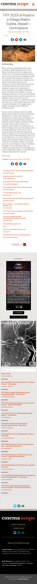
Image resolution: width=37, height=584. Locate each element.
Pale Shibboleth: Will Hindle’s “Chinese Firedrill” (18, 187)
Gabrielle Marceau (9, 396)
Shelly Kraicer (7, 386)
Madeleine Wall (8, 479)
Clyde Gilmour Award (16, 563)
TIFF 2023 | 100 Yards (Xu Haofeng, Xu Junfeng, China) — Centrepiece (17, 383)
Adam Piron (8, 195)
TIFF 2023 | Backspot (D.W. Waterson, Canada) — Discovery (18, 466)
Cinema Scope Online (15, 32)
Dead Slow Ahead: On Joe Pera (12, 176)
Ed (5, 226)
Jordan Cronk (7, 490)
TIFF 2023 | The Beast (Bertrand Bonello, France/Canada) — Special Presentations (16, 486)
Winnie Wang (6, 156)
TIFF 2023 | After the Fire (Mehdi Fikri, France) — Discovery (18, 435)
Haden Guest (8, 220)
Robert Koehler (9, 200)
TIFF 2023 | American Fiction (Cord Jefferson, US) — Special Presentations (17, 445)
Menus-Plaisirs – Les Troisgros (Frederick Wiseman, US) (16, 204)
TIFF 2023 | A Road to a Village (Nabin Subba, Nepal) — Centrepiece (16, 414)
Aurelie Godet (7, 459)
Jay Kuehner (8, 208)
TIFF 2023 (25, 32)
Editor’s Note (6, 373)
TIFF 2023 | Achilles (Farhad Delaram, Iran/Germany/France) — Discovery (14, 424)
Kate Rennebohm (10, 178)
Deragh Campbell (10, 213)
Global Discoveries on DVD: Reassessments (16, 235)
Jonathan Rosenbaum (11, 184)
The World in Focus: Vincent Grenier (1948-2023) (18, 170)
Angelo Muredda (8, 427)
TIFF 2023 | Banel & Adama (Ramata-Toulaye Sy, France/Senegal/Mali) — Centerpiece (18, 476)
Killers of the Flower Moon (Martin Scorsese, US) (18, 198)
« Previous (15, 244)
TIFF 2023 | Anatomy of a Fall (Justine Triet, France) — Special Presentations (16, 455)
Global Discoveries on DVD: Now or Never (16, 181)
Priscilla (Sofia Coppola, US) (12, 224)
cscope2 (7, 231)
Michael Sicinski (9, 173)
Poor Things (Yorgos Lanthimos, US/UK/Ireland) (18, 211)
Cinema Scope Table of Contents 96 (14, 229)
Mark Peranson (7, 376)
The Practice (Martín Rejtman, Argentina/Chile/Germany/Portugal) (14, 217)
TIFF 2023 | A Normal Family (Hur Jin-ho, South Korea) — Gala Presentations (17, 404)
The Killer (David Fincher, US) (12, 193)
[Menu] (33, 4)
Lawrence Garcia (8, 438)
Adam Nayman (7, 448)
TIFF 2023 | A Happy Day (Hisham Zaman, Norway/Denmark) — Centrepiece (15, 393)
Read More (5, 379)
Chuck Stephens (9, 189)
